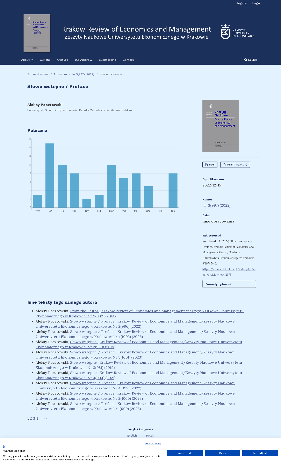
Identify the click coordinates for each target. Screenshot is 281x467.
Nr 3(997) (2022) (83, 74)
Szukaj (252, 59)
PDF (211, 164)
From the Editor (84, 311)
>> (45, 418)
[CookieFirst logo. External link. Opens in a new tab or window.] (4, 446)
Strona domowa (37, 74)
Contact (128, 59)
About (26, 59)
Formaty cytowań (218, 284)
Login (256, 3)
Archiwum (60, 74)
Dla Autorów (83, 59)
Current (45, 59)
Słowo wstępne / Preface (93, 321)
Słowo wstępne (84, 341)
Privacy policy (153, 443)
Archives (62, 59)
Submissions (107, 59)
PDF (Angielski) (236, 164)
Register (241, 3)
